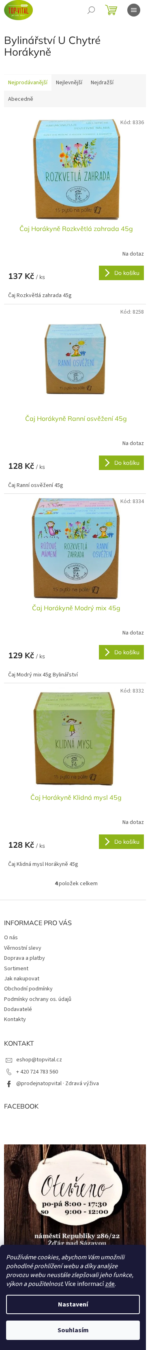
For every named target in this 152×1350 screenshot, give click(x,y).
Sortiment (16, 969)
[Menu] (134, 10)
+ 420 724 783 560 (37, 1072)
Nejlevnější (69, 83)
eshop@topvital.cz (39, 1060)
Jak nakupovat (21, 979)
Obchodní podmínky (28, 989)
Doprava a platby (24, 958)
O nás (11, 938)
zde (110, 1283)
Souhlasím (73, 1330)
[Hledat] (91, 10)
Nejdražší (102, 83)
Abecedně (20, 99)
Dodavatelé (18, 1009)
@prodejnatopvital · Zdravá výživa (57, 1084)
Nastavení (73, 1304)
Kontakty (15, 1019)
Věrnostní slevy (22, 948)
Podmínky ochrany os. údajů (37, 999)
